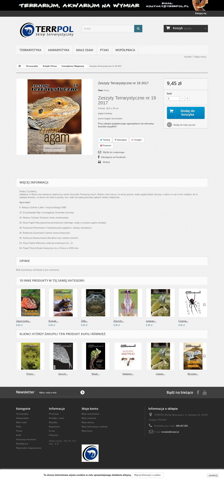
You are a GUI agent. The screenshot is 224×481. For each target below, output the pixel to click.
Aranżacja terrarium (26, 439)
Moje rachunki (89, 418)
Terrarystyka (30, 50)
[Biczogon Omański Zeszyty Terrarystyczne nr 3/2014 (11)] (193, 356)
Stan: (100, 90)
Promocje (54, 414)
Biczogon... (193, 374)
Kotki (18, 435)
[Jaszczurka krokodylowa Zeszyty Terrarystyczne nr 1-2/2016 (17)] (30, 302)
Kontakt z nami (56, 418)
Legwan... (151, 321)
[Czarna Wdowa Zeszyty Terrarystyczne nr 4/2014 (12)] (193, 302)
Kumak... (53, 321)
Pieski (19, 431)
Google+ (137, 140)
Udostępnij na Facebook (113, 157)
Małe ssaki (84, 50)
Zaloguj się (200, 13)
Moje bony (87, 431)
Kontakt (188, 57)
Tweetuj (106, 140)
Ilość (169, 93)
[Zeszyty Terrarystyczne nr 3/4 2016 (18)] (63, 356)
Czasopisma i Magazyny (72, 66)
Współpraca (125, 50)
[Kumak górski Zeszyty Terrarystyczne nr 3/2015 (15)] (63, 302)
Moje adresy (88, 422)
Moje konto (90, 409)
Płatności (53, 435)
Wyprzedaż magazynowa (28, 448)
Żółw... (84, 321)
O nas (52, 431)
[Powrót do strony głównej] (19, 66)
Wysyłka (53, 422)
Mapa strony (200, 57)
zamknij (213, 475)
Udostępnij (121, 140)
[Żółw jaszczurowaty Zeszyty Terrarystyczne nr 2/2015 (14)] (95, 302)
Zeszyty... (118, 321)
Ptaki (104, 50)
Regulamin (54, 426)
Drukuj (106, 162)
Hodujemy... (128, 374)
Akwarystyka (58, 50)
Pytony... (30, 374)
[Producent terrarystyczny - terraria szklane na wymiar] (112, 5)
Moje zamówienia (90, 414)
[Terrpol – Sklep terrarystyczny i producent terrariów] (46, 30)
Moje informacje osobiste (94, 426)
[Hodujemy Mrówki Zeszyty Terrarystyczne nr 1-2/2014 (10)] (128, 356)
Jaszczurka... (23, 321)
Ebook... (96, 374)
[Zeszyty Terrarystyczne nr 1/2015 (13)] (128, 302)
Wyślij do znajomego (113, 152)
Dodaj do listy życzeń (184, 125)
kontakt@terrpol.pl (170, 432)
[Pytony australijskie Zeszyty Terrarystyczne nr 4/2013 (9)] (30, 356)
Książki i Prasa (50, 66)
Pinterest (106, 145)
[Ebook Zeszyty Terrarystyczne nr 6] (95, 356)
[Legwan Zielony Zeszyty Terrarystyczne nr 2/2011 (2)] (160, 302)
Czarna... (183, 321)
